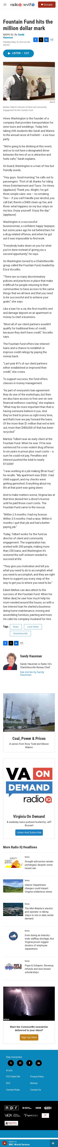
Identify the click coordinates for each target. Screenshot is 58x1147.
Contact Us (35, 1090)
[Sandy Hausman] (10, 661)
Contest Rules (13, 1090)
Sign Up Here (29, 1037)
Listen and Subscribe (29, 832)
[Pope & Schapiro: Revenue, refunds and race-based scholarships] (13, 966)
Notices (34, 1083)
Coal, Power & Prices (28, 738)
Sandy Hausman (31, 656)
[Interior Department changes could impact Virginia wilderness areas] (13, 886)
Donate (48, 4)
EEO (8, 1083)
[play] (5, 1143)
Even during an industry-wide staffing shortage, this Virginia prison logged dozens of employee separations (39, 942)
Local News (33, 627)
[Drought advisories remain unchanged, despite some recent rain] (13, 862)
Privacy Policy (37, 1076)
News (16, 627)
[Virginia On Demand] (29, 784)
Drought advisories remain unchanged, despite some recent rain (39, 865)
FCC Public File (13, 1076)
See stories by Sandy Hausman (32, 673)
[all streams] (54, 1143)
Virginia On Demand (29, 816)
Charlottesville (20, 633)
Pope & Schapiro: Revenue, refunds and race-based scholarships (39, 969)
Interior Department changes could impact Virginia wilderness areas (38, 888)
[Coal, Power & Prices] (29, 712)
